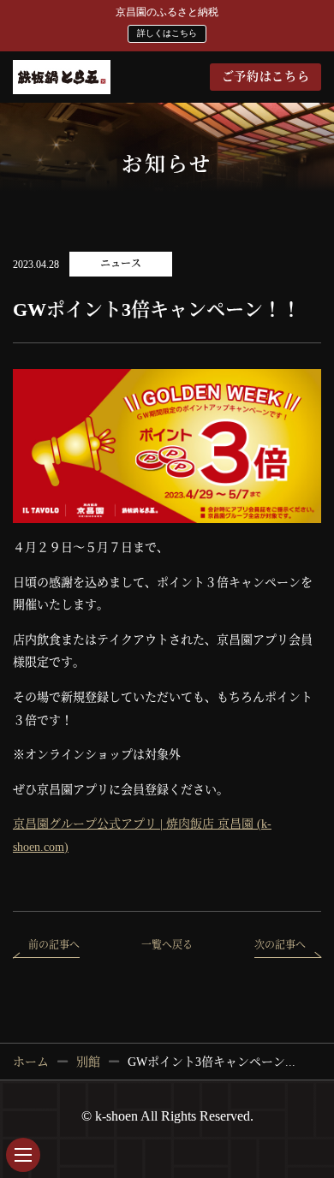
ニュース (120, 264)
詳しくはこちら (167, 33)
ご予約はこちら (266, 76)
